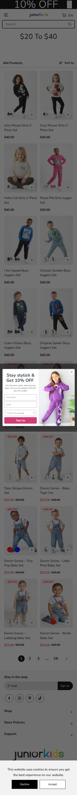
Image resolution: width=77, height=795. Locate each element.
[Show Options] (33, 413)
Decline (24, 784)
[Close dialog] (71, 372)
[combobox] (19, 413)
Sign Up (20, 420)
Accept (52, 784)
